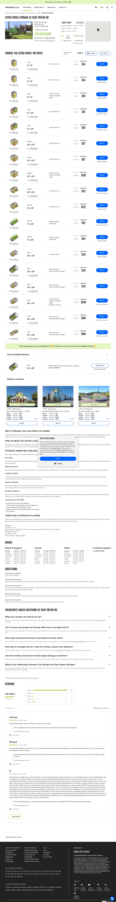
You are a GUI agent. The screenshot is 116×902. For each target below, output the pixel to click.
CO (19, 871)
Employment (9, 857)
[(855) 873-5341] (101, 7)
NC (41, 874)
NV (25, 874)
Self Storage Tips (29, 854)
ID (39, 871)
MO (19, 874)
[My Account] (107, 7)
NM (35, 874)
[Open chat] (112, 898)
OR (51, 874)
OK (47, 874)
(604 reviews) (52, 409)
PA (54, 874)
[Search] (112, 7)
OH (44, 874)
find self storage (17, 13)
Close (58, 458)
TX (9, 876)
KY (50, 871)
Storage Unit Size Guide (31, 861)
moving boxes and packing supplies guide (74, 641)
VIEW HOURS (80, 22)
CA (15, 871)
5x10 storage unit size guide (63, 650)
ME (56, 871)
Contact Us (8, 859)
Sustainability (9, 861)
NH (28, 874)
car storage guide (99, 620)
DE (25, 871)
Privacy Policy (47, 857)
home (7, 13)
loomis (38, 13)
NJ (31, 874)
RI (56, 874)
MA (6, 874)
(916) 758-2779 (50, 40)
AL (6, 871)
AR (9, 871)
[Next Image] (30, 29)
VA (15, 876)
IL (41, 871)
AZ (12, 871)
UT (12, 876)
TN (6, 876)
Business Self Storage (31, 850)
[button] (58, 356)
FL (31, 871)
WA (18, 876)
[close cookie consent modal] (76, 437)
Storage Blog (28, 857)
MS (16, 874)
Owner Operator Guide (31, 859)
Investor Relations (10, 854)
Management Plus (10, 850)
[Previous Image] (7, 29)
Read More (16, 816)
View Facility (100, 365)
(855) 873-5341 (99, 551)
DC (28, 871)
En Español (47, 852)
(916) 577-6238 (20, 535)
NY (38, 874)
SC (59, 874)
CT (22, 871)
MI (9, 874)
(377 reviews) (88, 409)
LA (53, 871)
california (30, 13)
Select (102, 64)
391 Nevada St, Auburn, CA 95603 (69, 365)
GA (34, 871)
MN (12, 874)
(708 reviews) (16, 409)
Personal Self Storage (31, 852)
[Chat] (96, 7)
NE (22, 874)
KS (47, 871)
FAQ (44, 850)
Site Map (46, 854)
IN (44, 871)
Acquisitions (9, 852)
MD (59, 871)
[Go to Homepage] (12, 7)
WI (21, 876)
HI (37, 871)
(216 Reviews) (43, 29)
